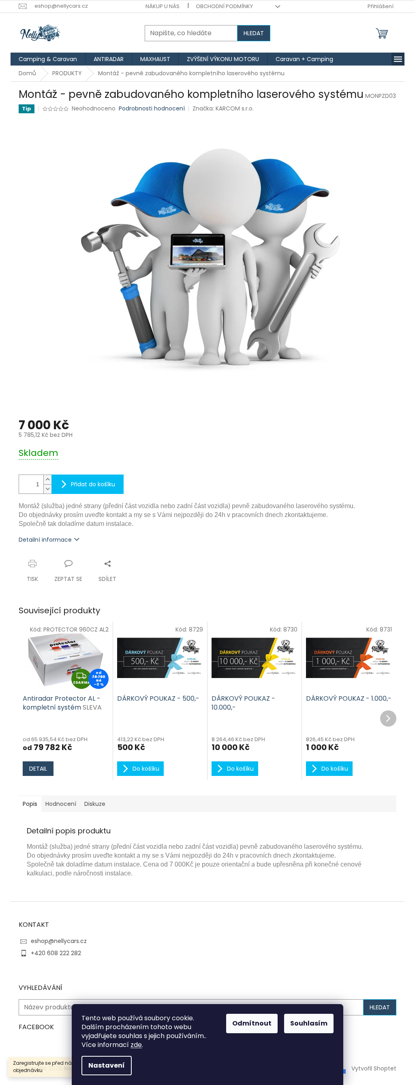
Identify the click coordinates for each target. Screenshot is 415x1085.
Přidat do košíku (93, 484)
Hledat (254, 33)
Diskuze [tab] (94, 804)
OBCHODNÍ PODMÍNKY (224, 6)
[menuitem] (48, 59)
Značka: (223, 108)
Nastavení (106, 1065)
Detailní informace (45, 540)
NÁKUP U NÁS (162, 6)
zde (136, 1044)
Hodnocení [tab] (60, 804)
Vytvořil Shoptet (373, 1068)
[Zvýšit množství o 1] (47, 479)
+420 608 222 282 (56, 953)
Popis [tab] (30, 804)
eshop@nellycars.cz (59, 941)
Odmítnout (252, 1023)
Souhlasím (308, 1023)
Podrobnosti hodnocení (152, 108)
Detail (38, 769)
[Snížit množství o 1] (47, 489)
